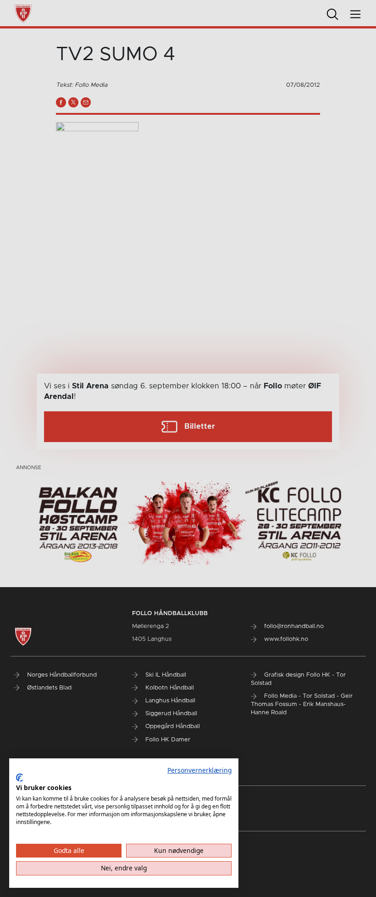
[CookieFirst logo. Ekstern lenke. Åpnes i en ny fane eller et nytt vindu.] (19, 778)
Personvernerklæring (199, 770)
